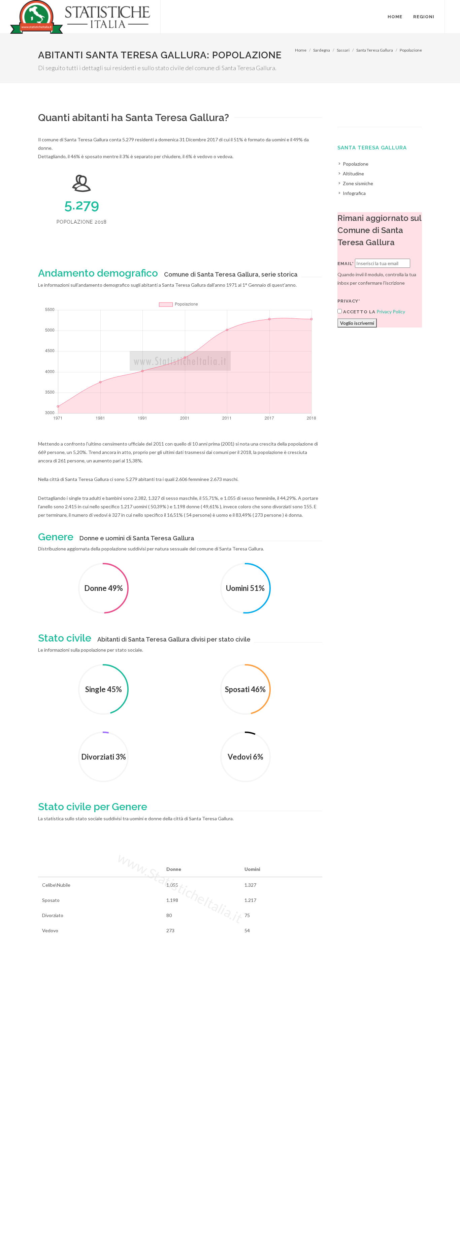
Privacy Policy (390, 311)
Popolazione (411, 50)
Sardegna (321, 50)
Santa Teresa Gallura (374, 50)
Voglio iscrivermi (357, 323)
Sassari (343, 50)
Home (300, 50)
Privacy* (348, 301)
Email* (345, 263)
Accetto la (358, 311)
